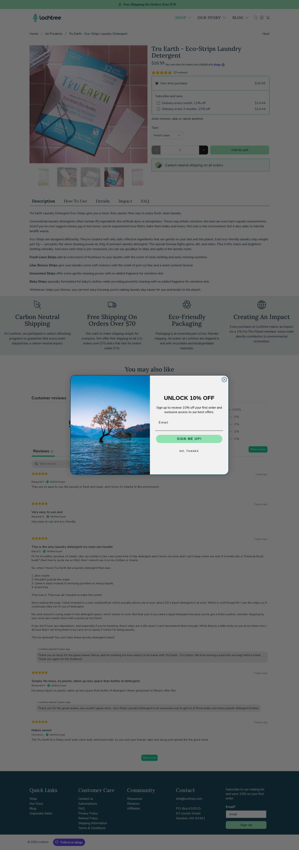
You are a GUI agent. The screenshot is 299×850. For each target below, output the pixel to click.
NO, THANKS (189, 451)
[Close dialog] (224, 379)
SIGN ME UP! (189, 439)
